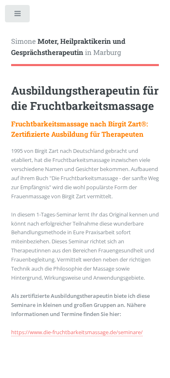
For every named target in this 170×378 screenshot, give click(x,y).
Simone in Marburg (68, 47)
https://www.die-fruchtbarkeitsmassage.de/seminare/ (77, 332)
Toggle (18, 15)
